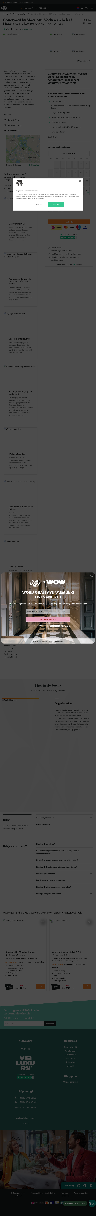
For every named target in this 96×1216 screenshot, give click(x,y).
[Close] (79, 181)
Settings (39, 204)
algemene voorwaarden (40, 641)
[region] (48, 194)
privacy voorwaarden (56, 641)
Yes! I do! (56, 204)
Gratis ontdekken (48, 619)
